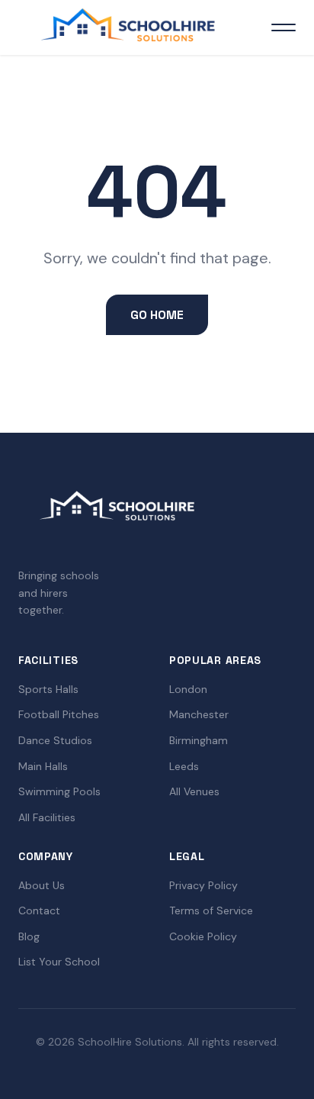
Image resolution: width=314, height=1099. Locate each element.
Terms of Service (211, 910)
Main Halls (43, 766)
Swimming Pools (59, 791)
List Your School (59, 961)
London (188, 689)
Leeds (184, 766)
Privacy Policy (203, 885)
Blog (29, 936)
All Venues (194, 791)
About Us (41, 885)
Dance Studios (55, 740)
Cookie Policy (203, 936)
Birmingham (198, 740)
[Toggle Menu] (283, 27)
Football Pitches (58, 714)
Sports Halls (48, 689)
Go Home (157, 315)
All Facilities (46, 817)
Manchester (199, 714)
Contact (39, 910)
